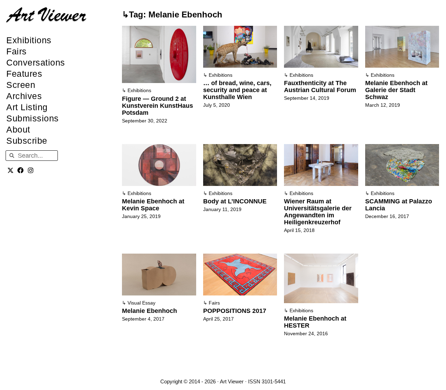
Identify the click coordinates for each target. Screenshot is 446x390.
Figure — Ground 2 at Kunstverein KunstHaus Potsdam (157, 105)
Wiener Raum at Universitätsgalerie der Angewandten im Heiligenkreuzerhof (318, 212)
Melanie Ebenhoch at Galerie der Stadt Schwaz (396, 90)
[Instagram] (31, 170)
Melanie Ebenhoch (149, 310)
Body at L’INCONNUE (235, 201)
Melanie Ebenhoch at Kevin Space (153, 205)
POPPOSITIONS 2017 (234, 310)
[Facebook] (21, 170)
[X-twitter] (11, 170)
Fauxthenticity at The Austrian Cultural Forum (320, 86)
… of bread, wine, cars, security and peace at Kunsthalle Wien (237, 90)
